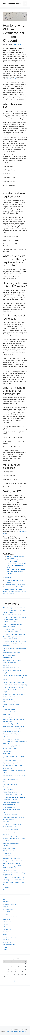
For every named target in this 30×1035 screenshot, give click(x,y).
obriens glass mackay (9, 662)
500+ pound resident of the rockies (13, 861)
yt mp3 (5, 812)
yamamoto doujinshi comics (11, 779)
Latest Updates (7, 922)
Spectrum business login (10, 699)
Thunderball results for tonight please (14, 797)
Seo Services (6, 939)
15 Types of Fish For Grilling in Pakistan (14, 641)
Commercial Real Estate (10, 904)
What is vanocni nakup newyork (12, 824)
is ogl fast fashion (8, 673)
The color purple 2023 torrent (11, 734)
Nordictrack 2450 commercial (11, 863)
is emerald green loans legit (11, 668)
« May (14, 981)
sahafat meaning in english (11, 704)
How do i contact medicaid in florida (13, 682)
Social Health (7, 942)
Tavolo (5, 947)
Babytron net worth (8, 851)
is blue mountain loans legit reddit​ (13, 687)
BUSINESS (8, 578)
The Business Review (12, 4)
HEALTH (5, 914)
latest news (6, 919)
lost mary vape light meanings (11, 809)
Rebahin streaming (8, 782)
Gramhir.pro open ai (8, 707)
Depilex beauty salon (9, 655)
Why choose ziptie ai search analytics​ (14, 608)
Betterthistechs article (9, 885)
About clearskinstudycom (10, 712)
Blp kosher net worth (9, 848)
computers (6, 906)
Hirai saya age (7, 853)
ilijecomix (5, 845)
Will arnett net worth (9, 789)
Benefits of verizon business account (13, 882)
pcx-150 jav (6, 821)
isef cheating (6, 714)
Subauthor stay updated (10, 799)
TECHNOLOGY (7, 949)
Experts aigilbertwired (9, 870)
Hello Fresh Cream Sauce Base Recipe (14, 634)
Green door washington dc (10, 843)
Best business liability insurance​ (12, 615)
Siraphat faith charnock (9, 827)
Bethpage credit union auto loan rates (14, 694)
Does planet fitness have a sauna (12, 794)
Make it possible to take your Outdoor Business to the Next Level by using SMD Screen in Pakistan (15, 592)
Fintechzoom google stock (10, 814)
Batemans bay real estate (10, 890)
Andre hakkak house (9, 807)
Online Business (7, 929)
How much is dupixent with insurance (14, 724)
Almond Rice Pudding (9, 626)
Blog (4, 899)
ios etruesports (7, 768)
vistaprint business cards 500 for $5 (13, 877)
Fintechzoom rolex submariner (12, 802)
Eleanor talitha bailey (9, 856)
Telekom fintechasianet (10, 792)
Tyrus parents (7, 787)
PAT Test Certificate (13, 79)
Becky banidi (6, 753)
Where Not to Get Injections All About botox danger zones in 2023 (16, 565)
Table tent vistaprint (9, 702)
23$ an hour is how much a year (12, 765)
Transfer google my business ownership (14, 880)
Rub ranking (6, 834)
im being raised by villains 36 (11, 746)
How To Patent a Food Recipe (11, 632)
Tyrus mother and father (10, 784)
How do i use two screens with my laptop (15, 685)
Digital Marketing (8, 909)
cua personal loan (8, 657)
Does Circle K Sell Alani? (10, 621)
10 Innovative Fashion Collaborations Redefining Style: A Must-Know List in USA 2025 (14, 838)
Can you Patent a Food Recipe (12, 629)
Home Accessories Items (10, 917)
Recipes (5, 934)
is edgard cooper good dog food (12, 624)
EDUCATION (6, 912)
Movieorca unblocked (9, 709)
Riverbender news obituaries (11, 652)
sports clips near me (9, 944)
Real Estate (6, 932)
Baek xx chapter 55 (8, 717)
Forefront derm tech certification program (15, 675)
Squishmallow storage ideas (11, 739)
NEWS (5, 927)
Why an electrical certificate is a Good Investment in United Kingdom (16, 571)
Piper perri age (7, 751)
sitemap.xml (22, 1031)
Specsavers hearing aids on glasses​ (13, 660)
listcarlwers (6, 887)
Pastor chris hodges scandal (11, 829)
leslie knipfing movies (9, 804)
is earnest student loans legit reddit (13, 726)
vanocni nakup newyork (10, 832)
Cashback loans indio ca (10, 697)
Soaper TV (6, 665)
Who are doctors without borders (12, 760)
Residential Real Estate (9, 937)
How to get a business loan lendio (13, 729)
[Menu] (25, 3)
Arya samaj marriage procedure (12, 858)
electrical (18, 229)
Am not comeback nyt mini (10, 748)
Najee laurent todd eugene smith (12, 731)
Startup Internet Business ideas (12, 670)
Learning (5, 924)
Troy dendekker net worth (10, 763)
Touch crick (6, 736)
